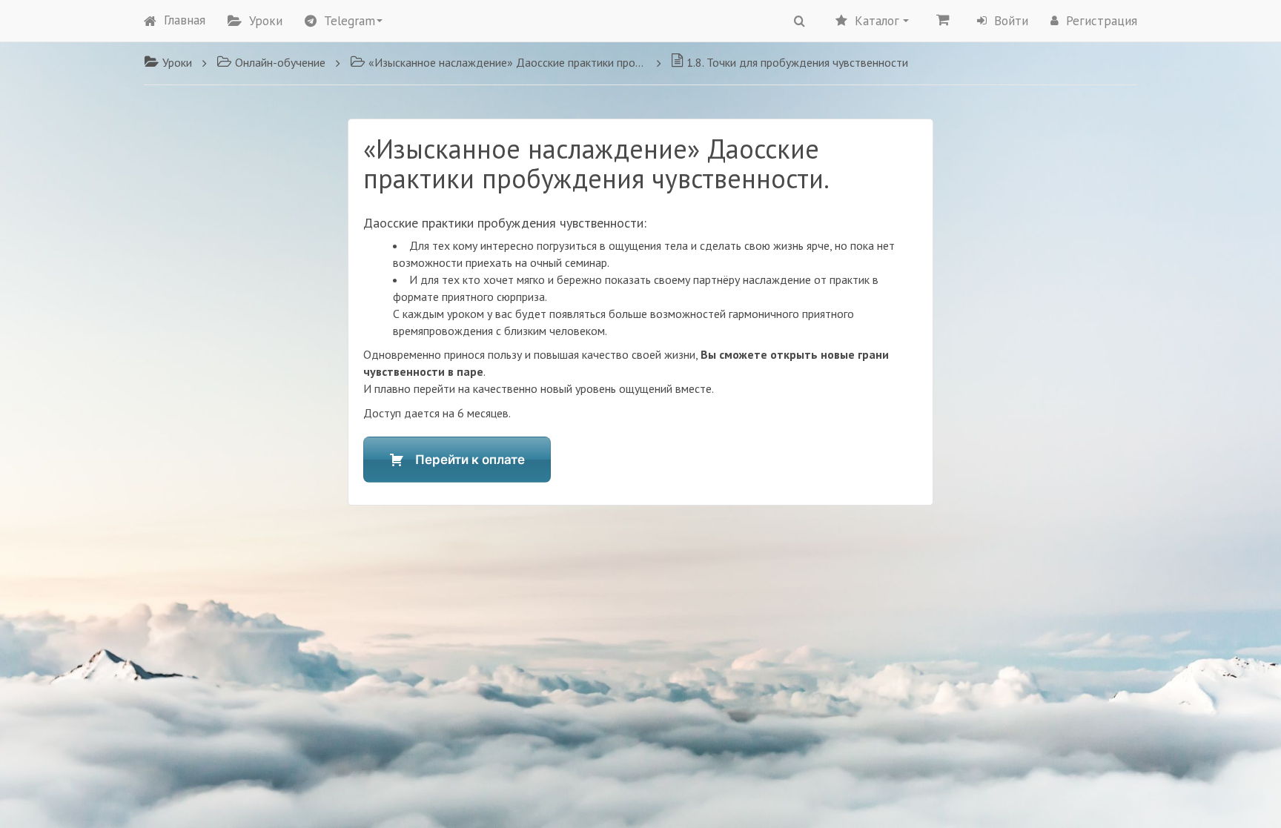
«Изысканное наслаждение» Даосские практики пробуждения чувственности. (507, 62)
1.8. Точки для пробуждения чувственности (797, 62)
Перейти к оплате (470, 459)
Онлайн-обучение (280, 62)
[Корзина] (943, 19)
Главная (184, 20)
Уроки (265, 21)
